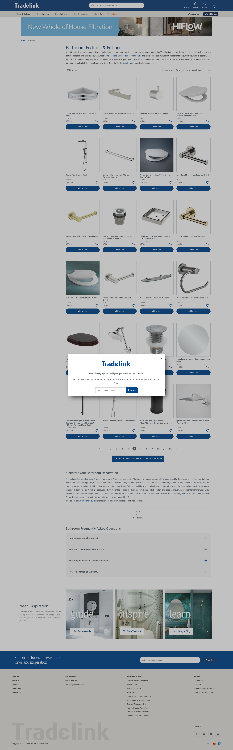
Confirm (132, 390)
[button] (161, 358)
